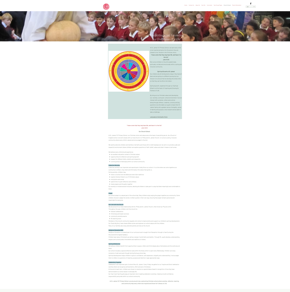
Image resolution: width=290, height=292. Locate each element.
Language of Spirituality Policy (159, 117)
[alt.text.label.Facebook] (250, 3)
